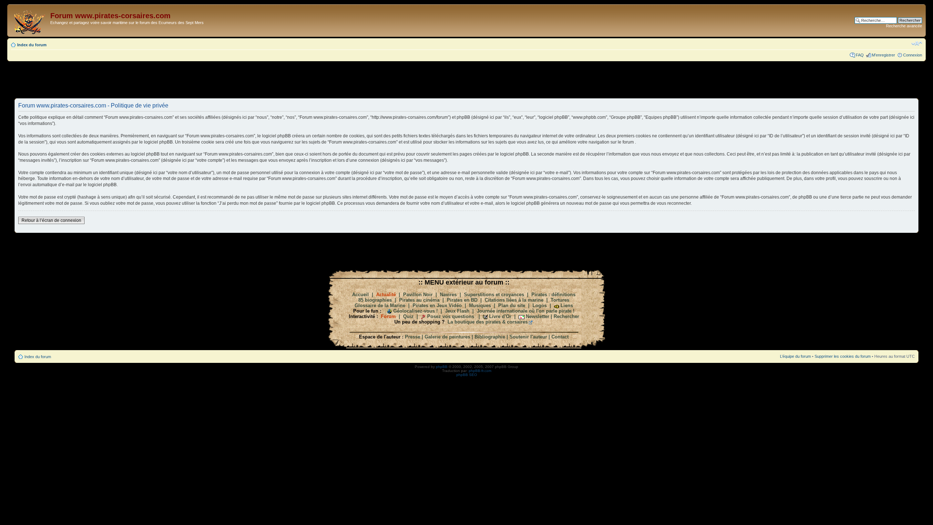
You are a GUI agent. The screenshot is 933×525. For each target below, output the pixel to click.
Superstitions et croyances (494, 294)
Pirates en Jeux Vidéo (437, 305)
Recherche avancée (904, 26)
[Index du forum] (29, 20)
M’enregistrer (883, 55)
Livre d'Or (500, 316)
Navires (448, 294)
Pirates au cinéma (419, 300)
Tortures (560, 300)
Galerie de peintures (447, 337)
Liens (567, 305)
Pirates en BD (462, 300)
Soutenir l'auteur (528, 337)
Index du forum (32, 45)
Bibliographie (490, 337)
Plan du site (511, 305)
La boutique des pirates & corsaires (488, 322)
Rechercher (566, 316)
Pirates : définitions (553, 294)
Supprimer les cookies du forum (843, 356)
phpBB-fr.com (480, 371)
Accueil (360, 294)
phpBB (442, 367)
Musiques (480, 305)
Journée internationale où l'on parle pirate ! (525, 311)
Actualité (386, 294)
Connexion (912, 55)
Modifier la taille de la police (916, 43)
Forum (388, 316)
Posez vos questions (450, 316)
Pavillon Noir (418, 294)
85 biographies (375, 300)
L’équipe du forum (795, 356)
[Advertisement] (466, 79)
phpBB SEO (466, 375)
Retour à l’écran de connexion (51, 220)
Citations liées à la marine (514, 300)
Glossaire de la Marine (380, 305)
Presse (412, 337)
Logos (539, 305)
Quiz (408, 316)
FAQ (860, 55)
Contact (560, 337)
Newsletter (537, 316)
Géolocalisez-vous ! (415, 311)
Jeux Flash (457, 311)
